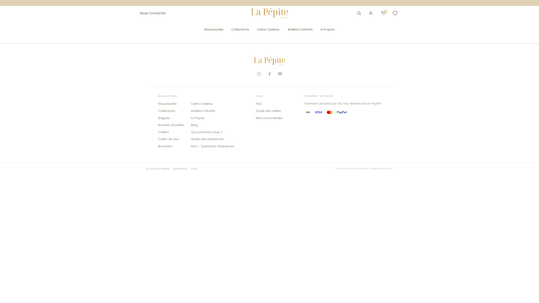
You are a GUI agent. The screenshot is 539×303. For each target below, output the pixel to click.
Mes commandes (269, 118)
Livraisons (180, 168)
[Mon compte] (371, 13)
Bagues (164, 118)
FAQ (259, 104)
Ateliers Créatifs (300, 29)
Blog (194, 125)
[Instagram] (259, 74)
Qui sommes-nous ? (206, 132)
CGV (194, 168)
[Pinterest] (280, 74)
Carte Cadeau (268, 29)
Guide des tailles (268, 111)
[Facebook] (269, 74)
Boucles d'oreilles (171, 125)
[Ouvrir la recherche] (359, 13)
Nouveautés (213, 29)
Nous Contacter (153, 13)
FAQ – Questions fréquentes (212, 146)
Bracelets (165, 146)
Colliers (163, 132)
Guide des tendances (207, 139)
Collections (240, 29)
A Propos (328, 29)
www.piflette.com (381, 168)
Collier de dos (168, 139)
